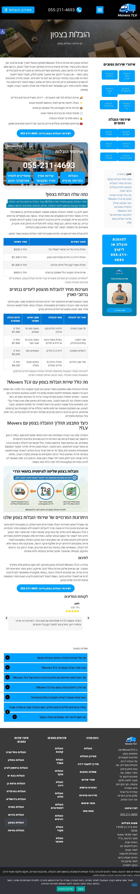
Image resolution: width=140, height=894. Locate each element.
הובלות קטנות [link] (59, 750)
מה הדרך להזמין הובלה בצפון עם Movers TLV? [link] (61, 687)
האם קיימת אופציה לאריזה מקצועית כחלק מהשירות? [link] (58, 697)
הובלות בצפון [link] (16, 822)
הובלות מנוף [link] (59, 772)
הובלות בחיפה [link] (16, 830)
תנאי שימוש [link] (88, 803)
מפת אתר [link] (88, 811)
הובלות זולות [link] (59, 794)
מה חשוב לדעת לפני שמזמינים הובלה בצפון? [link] (62, 717)
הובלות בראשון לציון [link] (16, 767)
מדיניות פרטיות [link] (88, 795)
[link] (2, 31)
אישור (80, 889)
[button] (99, 9)
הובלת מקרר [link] (59, 828)
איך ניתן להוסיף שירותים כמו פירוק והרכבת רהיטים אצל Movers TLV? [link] (49, 677)
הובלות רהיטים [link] (59, 817)
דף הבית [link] (78, 43)
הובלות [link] (88, 748)
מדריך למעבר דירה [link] (88, 764)
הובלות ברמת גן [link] (16, 783)
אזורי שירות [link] (88, 779)
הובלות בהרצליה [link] (16, 791)
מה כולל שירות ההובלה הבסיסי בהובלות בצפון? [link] (61, 658)
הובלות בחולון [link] (16, 760)
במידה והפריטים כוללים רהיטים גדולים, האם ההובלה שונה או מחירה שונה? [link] (47, 707)
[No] (134, 884)
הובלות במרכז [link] (16, 806)
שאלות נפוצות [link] (88, 771)
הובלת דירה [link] (59, 783)
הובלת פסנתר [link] (59, 839)
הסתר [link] (121, 174)
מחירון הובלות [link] (88, 756)
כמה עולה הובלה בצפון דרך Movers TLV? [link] (63, 668)
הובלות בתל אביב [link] (16, 752)
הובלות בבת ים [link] (16, 775)
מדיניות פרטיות (65, 889)
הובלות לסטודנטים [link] (57, 806)
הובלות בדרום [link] (16, 814)
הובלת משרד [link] (59, 761)
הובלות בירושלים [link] (16, 799)
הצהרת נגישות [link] (88, 787)
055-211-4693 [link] (128, 814)
